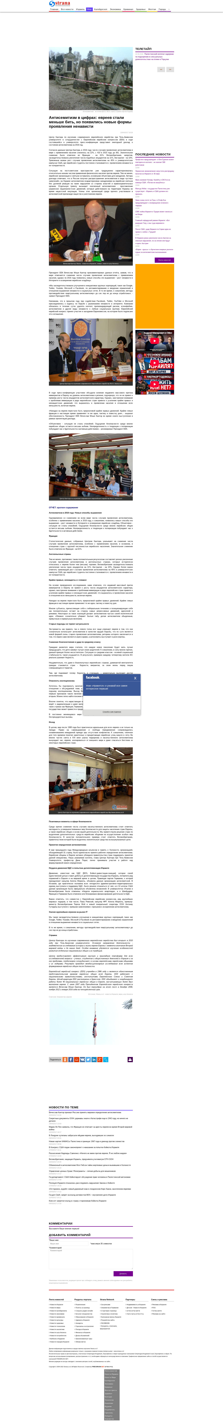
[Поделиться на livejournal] (105, 1059)
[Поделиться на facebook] (70, 1059)
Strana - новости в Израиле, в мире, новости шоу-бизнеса (97, 264)
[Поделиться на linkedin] (94, 1059)
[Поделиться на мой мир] (76, 1059)
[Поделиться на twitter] (88, 1059)
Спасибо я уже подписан (112, 712)
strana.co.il (118, 384)
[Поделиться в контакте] (82, 1059)
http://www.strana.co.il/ (116, 812)
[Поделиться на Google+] (99, 1059)
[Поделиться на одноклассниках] (65, 1059)
